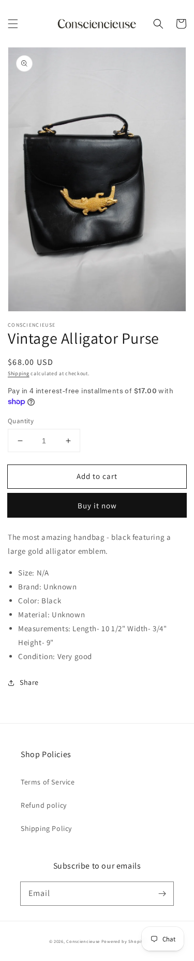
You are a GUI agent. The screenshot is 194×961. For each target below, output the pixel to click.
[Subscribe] (162, 893)
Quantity (21, 421)
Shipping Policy (46, 828)
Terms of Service (48, 782)
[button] (13, 23)
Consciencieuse (83, 941)
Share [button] (29, 682)
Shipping (18, 373)
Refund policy (44, 805)
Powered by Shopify (123, 941)
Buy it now (97, 505)
